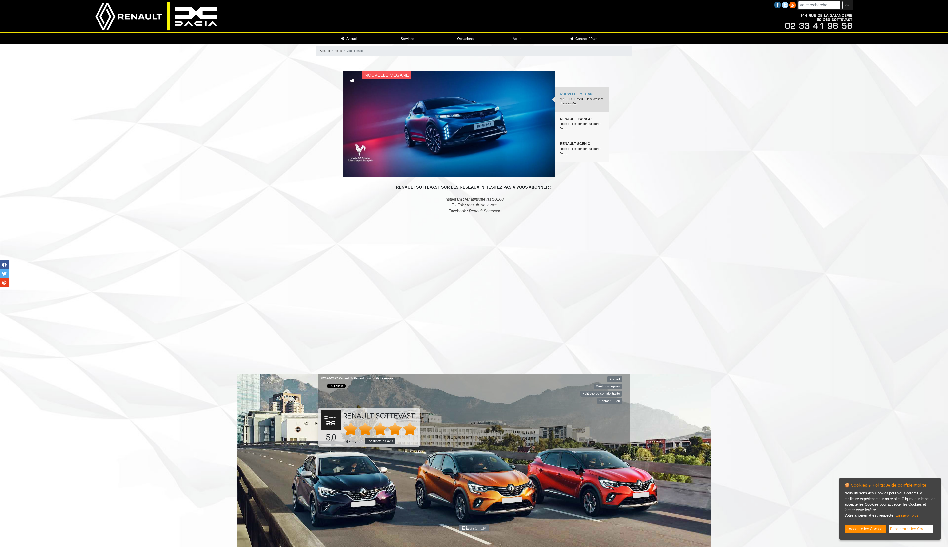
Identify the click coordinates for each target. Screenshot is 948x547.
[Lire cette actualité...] (513, 124)
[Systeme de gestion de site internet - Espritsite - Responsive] (474, 525)
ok (847, 5)
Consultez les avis (380, 439)
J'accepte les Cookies (865, 529)
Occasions (465, 39)
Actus (517, 39)
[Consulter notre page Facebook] (777, 5)
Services (407, 39)
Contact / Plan (585, 39)
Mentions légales (608, 384)
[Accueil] (156, 16)
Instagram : (474, 199)
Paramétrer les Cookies (910, 529)
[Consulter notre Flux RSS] (792, 5)
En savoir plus (906, 515)
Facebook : (474, 211)
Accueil (350, 39)
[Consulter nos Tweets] (785, 5)
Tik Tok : (474, 205)
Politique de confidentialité (601, 391)
